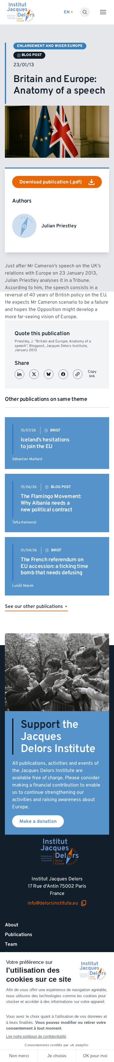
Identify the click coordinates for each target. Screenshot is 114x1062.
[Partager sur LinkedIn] (19, 374)
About (11, 925)
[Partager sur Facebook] (63, 374)
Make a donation (38, 821)
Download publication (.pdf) (50, 182)
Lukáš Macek (22, 585)
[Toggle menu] (103, 12)
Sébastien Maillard (27, 459)
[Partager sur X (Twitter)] (34, 374)
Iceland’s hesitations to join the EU (45, 443)
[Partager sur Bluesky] (49, 374)
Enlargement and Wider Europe (50, 45)
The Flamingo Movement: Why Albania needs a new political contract (51, 503)
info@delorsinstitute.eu (53, 903)
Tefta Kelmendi (24, 522)
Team (11, 944)
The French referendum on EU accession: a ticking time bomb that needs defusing (54, 566)
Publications (18, 934)
